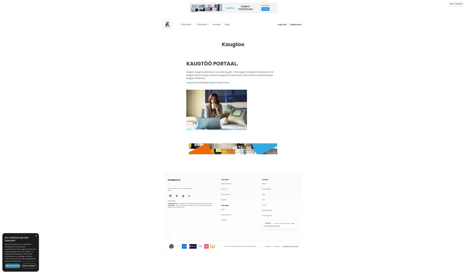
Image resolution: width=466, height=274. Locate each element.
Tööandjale (202, 24)
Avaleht (264, 183)
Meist (263, 199)
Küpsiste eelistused (290, 246)
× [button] (36, 236)
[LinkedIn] (189, 195)
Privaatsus (268, 246)
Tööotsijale (186, 24)
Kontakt (264, 205)
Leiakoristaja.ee (172, 203)
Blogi (227, 24)
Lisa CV (223, 209)
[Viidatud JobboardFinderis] (171, 246)
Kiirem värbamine (225, 194)
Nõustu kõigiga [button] (13, 266)
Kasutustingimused (267, 210)
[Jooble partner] (184, 246)
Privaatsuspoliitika (267, 215)
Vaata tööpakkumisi (226, 214)
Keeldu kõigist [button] (29, 266)
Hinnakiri (216, 24)
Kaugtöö (190, 82)
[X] (176, 195)
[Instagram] (183, 195)
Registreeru (296, 24)
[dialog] (20, 252)
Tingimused (277, 246)
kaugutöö (212, 82)
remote (225, 82)
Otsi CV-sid (224, 189)
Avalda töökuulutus (226, 183)
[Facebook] (170, 195)
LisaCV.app (171, 205)
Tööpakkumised (266, 189)
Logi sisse (282, 24)
